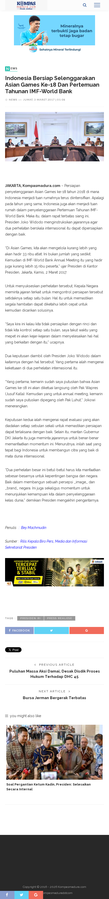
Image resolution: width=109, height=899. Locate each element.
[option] (54, 758)
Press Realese (59, 618)
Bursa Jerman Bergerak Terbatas (54, 698)
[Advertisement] (54, 600)
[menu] (97, 5)
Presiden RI (30, 618)
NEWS (11, 68)
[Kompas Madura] (26, 5)
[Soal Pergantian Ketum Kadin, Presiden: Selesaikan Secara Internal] (54, 752)
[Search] (84, 5)
